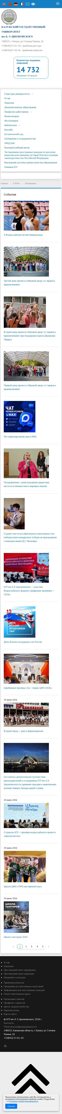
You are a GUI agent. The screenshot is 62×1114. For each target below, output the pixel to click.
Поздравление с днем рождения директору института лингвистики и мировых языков (26, 484)
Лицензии (9, 966)
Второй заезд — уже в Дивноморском (23, 730)
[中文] (9, 4)
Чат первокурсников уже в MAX (20, 436)
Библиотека (10, 125)
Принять (11, 1106)
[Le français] (21, 4)
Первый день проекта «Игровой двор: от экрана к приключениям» (30, 387)
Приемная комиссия (14, 982)
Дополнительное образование (20, 107)
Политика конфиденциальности (20, 1026)
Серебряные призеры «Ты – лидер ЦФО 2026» (28, 687)
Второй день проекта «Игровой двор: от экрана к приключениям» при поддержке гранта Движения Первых (30, 335)
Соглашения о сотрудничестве (20, 138)
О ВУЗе (16, 183)
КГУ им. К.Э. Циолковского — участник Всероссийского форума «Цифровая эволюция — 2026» (29, 590)
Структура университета (16, 93)
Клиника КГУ (10, 166)
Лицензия (9, 102)
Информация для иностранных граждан (24, 990)
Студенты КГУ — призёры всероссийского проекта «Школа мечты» (30, 834)
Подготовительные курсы (17, 993)
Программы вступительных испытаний (23, 986)
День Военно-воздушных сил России (23, 641)
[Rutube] (12, 1042)
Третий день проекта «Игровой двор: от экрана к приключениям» (29, 282)
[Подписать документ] (5, 1045)
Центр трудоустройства (16, 1006)
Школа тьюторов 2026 (16, 936)
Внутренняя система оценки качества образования (30, 162)
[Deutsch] (15, 4)
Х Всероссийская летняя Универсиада (23, 234)
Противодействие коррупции (19, 973)
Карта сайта (10, 1013)
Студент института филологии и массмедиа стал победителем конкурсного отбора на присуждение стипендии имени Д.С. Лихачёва (30, 537)
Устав (7, 98)
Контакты (9, 1022)
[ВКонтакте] (6, 1042)
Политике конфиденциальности (23, 1101)
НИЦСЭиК (9, 143)
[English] (4, 4)
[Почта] (27, 4)
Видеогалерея (11, 116)
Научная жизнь (11, 1010)
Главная (4, 183)
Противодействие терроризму (20, 969)
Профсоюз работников (16, 111)
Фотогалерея (11, 120)
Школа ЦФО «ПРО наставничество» (23, 886)
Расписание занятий (14, 999)
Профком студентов (14, 1002)
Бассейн (8, 129)
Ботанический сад (13, 134)
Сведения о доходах (15, 977)
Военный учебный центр (16, 147)
